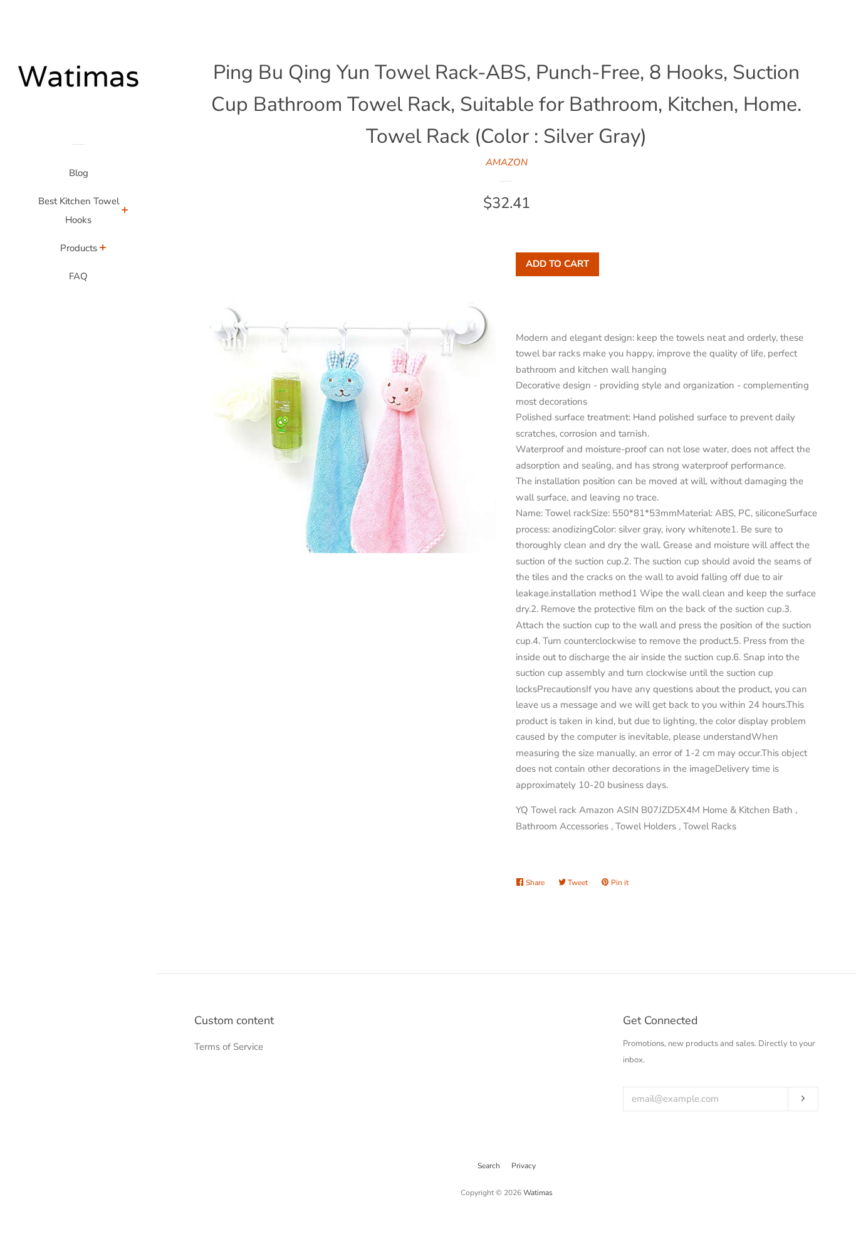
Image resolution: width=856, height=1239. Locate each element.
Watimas (538, 1193)
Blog (78, 173)
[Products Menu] (103, 249)
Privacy (523, 1166)
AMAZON (507, 162)
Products (78, 248)
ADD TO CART (557, 263)
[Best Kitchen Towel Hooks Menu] (125, 212)
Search (489, 1166)
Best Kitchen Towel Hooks (78, 210)
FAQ (78, 276)
